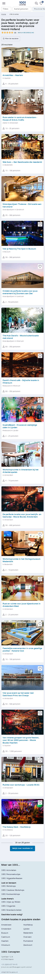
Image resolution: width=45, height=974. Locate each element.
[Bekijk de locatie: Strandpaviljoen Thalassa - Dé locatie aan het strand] (22, 188)
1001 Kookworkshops (10, 894)
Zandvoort (27, 945)
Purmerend (28, 941)
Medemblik (28, 933)
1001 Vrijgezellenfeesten (11, 878)
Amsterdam (6, 929)
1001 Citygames (8, 906)
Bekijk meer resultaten (21, 848)
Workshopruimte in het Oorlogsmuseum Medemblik (21, 560)
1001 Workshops (8, 886)
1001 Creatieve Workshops (12, 890)
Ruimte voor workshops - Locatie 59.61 (21, 785)
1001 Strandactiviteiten (11, 910)
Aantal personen (21, 9)
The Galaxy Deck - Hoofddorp (16, 827)
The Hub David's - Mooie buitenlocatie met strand (21, 337)
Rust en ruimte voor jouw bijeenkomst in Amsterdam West (21, 605)
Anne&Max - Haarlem (13, 75)
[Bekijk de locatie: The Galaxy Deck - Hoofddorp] (22, 811)
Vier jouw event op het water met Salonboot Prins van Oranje (18, 694)
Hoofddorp (28, 925)
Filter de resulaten (11, 39)
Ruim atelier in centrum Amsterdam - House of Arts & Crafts (20, 118)
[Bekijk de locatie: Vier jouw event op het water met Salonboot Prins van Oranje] (22, 677)
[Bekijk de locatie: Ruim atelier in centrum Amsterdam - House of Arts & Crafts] (22, 101)
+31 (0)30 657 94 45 (9, 964)
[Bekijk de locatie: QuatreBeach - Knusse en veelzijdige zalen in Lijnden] (22, 409)
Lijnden (26, 929)
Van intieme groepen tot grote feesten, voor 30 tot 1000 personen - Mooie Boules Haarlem (21, 740)
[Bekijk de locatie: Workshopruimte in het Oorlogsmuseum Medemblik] (22, 543)
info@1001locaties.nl (9, 972)
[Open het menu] (3, 3)
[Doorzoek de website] (36, 3)
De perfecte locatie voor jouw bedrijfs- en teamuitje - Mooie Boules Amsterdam (22, 515)
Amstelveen (6, 925)
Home (3, 14)
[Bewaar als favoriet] (40, 50)
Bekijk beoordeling (26, 32)
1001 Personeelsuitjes (10, 874)
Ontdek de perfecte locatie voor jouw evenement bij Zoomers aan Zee (20, 292)
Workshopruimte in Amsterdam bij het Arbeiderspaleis (20, 471)
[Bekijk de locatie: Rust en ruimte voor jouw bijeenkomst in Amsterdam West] (22, 588)
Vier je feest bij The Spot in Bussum (19, 249)
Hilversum (5, 945)
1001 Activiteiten (8, 870)
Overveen (27, 937)
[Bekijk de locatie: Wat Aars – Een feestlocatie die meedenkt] (22, 146)
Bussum (4, 933)
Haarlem (4, 941)
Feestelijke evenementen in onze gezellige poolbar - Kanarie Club (22, 649)
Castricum (5, 937)
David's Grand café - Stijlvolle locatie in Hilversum (21, 381)
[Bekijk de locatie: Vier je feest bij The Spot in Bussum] (22, 233)
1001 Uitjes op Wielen (10, 902)
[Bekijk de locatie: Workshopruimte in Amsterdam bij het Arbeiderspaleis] (22, 454)
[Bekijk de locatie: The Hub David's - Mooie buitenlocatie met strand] (22, 320)
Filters (5, 9)
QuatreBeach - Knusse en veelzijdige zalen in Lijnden (20, 426)
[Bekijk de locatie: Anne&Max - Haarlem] (22, 59)
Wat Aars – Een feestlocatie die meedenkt (22, 162)
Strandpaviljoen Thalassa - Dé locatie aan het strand (22, 205)
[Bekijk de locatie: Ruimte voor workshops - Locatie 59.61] (22, 769)
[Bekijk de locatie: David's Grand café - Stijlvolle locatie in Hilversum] (22, 364)
